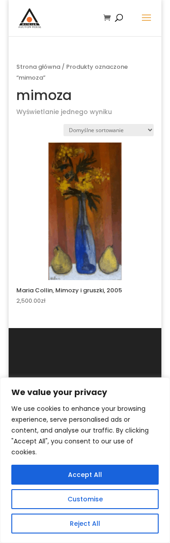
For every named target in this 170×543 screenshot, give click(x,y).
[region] (85, 460)
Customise (85, 499)
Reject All (85, 523)
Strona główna (38, 66)
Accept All (85, 474)
